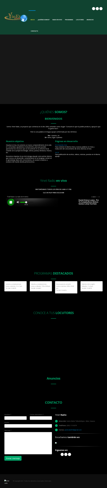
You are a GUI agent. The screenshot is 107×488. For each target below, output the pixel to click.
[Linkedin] (101, 8)
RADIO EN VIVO (57, 20)
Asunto (6, 422)
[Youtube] (69, 454)
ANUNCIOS (90, 20)
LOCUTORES (80, 20)
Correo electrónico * (37, 415)
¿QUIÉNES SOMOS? (44, 20)
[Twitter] (97, 8)
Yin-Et (57, 152)
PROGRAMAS (69, 20)
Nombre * (7, 415)
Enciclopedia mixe (61, 145)
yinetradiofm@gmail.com (73, 430)
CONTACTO (34, 31)
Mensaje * (7, 430)
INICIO (33, 20)
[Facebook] (93, 8)
